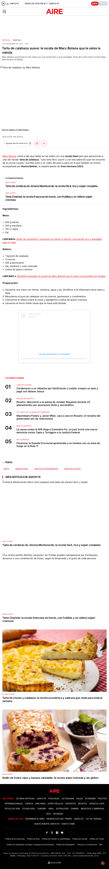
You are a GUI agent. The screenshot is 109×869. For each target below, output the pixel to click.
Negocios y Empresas (92, 808)
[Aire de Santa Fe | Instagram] (57, 832)
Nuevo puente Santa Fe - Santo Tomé (54, 824)
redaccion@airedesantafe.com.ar (86, 856)
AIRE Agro (40, 803)
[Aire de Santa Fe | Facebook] (46, 832)
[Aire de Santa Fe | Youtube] (62, 832)
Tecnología (28, 808)
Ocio (48, 814)
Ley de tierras (93, 819)
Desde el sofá (96, 803)
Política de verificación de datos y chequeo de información (30, 845)
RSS (100, 845)
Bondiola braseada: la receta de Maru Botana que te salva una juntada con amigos (61, 276)
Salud (79, 798)
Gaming (75, 808)
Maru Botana (9, 156)
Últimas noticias (25, 798)
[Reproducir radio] (3, 4)
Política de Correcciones (15, 839)
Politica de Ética (33, 839)
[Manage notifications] (103, 863)
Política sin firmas (97, 839)
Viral (51, 808)
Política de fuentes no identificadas (56, 839)
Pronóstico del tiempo (59, 819)
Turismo (41, 808)
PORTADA (6, 40)
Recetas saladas (72, 469)
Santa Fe (41, 798)
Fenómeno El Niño (35, 819)
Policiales (54, 798)
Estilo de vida (12, 808)
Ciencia (29, 803)
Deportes (70, 803)
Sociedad (58, 814)
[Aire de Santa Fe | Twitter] (52, 832)
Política (102, 798)
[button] (18, 11)
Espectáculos (55, 803)
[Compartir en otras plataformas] (44, 143)
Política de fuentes (79, 839)
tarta (6, 469)
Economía (90, 798)
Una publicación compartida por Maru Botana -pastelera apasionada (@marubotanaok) (57, 358)
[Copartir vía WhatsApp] (37, 143)
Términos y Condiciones (87, 845)
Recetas (17, 40)
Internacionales (14, 803)
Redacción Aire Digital (12, 137)
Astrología (62, 808)
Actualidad (68, 798)
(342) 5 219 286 (64, 856)
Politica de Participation (65, 845)
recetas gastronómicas (46, 469)
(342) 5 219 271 (33, 856)
